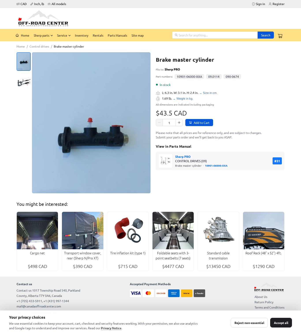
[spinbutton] (169, 122)
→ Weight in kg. (183, 98)
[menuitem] (22, 35)
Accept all (281, 323)
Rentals (98, 35)
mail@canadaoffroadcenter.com (39, 306)
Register (278, 4)
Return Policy (264, 302)
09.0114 (213, 76)
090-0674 (232, 76)
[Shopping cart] (280, 36)
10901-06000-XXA (189, 76)
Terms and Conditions (269, 307)
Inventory (81, 35)
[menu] (92, 35)
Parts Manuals (117, 35)
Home (25, 35)
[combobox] (215, 35)
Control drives (39, 46)
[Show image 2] (24, 82)
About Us (261, 297)
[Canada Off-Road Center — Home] (45, 18)
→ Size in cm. (208, 93)
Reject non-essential (249, 323)
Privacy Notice (111, 328)
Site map (138, 35)
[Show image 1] (24, 61)
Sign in (260, 4)
